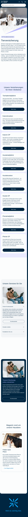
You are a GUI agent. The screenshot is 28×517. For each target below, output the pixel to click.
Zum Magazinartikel (8, 468)
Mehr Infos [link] (13, 109)
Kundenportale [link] (13, 321)
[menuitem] (19, 2)
